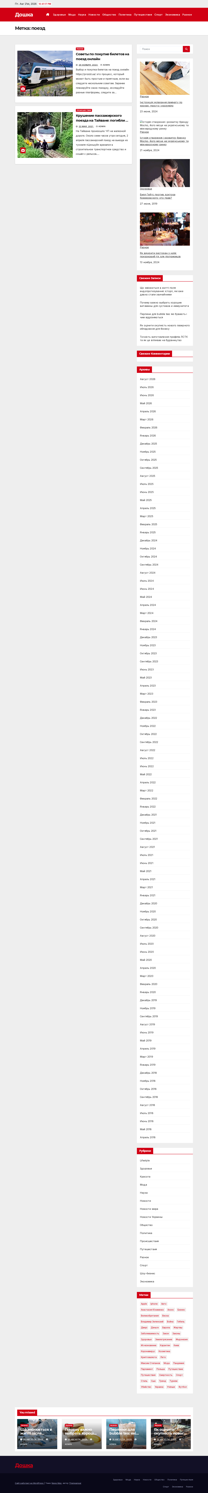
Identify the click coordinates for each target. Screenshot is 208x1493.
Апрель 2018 (147, 1137)
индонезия (182, 1339)
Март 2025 (146, 516)
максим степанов (150, 1363)
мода (167, 1363)
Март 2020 (146, 976)
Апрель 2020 (148, 967)
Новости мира (149, 1208)
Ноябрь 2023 (148, 645)
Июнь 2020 (147, 951)
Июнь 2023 (147, 669)
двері (144, 1327)
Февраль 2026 (148, 427)
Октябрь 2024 (148, 556)
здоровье (146, 1339)
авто (163, 1303)
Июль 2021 (146, 855)
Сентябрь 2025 (149, 467)
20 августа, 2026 (33, 1439)
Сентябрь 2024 (149, 564)
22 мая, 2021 (86, 126)
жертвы (178, 1327)
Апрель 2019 (147, 1048)
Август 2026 (147, 379)
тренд (162, 1381)
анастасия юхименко (152, 1309)
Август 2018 (147, 1105)
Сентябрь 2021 (149, 838)
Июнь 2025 (147, 492)
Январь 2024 (148, 629)
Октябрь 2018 (148, 1088)
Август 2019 (147, 1024)
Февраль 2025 (148, 524)
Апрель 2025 (148, 508)
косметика (164, 1351)
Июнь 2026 (147, 395)
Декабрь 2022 (148, 717)
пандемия (178, 1363)
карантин (165, 1345)
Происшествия (84, 110)
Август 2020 (147, 935)
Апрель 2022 (148, 782)
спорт (179, 1375)
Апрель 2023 (148, 685)
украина (159, 1387)
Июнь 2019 (146, 1032)
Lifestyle (145, 1160)
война (170, 1321)
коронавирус (148, 1351)
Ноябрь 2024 (148, 548)
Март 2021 (146, 887)
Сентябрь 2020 (149, 927)
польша (161, 1369)
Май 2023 (146, 677)
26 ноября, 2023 (88, 65)
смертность (165, 1375)
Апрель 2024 (148, 604)
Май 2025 (146, 500)
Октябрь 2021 (148, 830)
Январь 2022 (148, 806)
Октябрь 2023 (148, 653)
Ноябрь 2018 (147, 1080)
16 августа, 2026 (167, 1439)
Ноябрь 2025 (148, 451)
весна (165, 1315)
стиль (144, 1381)
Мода (72, 14)
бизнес (181, 1309)
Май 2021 (146, 871)
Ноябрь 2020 (148, 911)
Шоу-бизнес (147, 1273)
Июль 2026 (147, 387)
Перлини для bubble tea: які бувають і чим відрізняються (122, 1435)
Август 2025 (147, 475)
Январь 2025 (148, 532)
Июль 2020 (147, 943)
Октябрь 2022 (148, 734)
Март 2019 (146, 1056)
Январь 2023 (148, 709)
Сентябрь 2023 (149, 661)
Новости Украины (151, 1216)
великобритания (150, 1315)
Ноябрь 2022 (148, 725)
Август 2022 (147, 750)
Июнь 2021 (146, 863)
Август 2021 (147, 846)
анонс (170, 1309)
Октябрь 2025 (148, 459)
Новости (94, 14)
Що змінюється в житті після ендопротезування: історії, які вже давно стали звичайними (161, 291)
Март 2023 (146, 693)
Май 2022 (146, 774)
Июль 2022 (146, 758)
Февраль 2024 (148, 621)
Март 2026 (146, 419)
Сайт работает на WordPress (29, 1483)
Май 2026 (146, 403)
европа (166, 1327)
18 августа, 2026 (122, 1439)
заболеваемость (150, 1333)
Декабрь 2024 (148, 540)
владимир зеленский (152, 1321)
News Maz (57, 1483)
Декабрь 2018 (148, 1072)
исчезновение (148, 1345)
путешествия (148, 1375)
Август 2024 (147, 572)
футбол (183, 1387)
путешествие (175, 1369)
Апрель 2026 (148, 411)
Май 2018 (146, 1129)
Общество (109, 14)
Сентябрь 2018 (149, 1097)
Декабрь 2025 (148, 443)
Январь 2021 (147, 895)
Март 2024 (146, 613)
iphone (154, 1303)
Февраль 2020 (148, 984)
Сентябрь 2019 (149, 1016)
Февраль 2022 (148, 798)
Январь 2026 (148, 435)
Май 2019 (146, 1040)
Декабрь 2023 (148, 637)
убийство (146, 1387)
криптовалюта (149, 1357)
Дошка (24, 14)
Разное (187, 14)
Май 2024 (146, 596)
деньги (155, 1327)
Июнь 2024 (147, 588)
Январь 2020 (148, 992)
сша (153, 1381)
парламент (147, 1369)
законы (176, 1333)
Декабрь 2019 (148, 1000)
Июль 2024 (147, 580)
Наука (82, 14)
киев (176, 1345)
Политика (125, 14)
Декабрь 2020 (148, 903)
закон (166, 1333)
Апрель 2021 (147, 879)
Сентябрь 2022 (149, 742)
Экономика (172, 14)
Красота (145, 1176)
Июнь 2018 (146, 1121)
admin (106, 65)
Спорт (158, 14)
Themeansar (75, 1483)
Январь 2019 (147, 1064)
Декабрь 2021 (148, 814)
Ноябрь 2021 (147, 822)
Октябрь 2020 (148, 919)
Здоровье (59, 14)
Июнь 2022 (147, 766)
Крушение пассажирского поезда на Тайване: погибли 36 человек (102, 120)
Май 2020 (146, 959)
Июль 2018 (146, 1113)
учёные (171, 1387)
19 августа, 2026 (78, 1439)
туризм (173, 1381)
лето (163, 1357)
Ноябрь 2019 (147, 1008)
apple (144, 1303)
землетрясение (163, 1339)
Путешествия (143, 14)
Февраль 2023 (148, 701)
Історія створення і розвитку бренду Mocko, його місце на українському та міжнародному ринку (164, 141)
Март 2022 (146, 790)
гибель (181, 1321)
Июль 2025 (146, 483)
